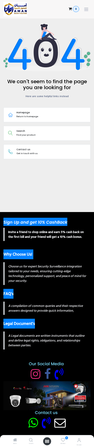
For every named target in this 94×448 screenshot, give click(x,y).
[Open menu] (47, 441)
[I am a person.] (60, 422)
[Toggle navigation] (86, 9)
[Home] (15, 441)
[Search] (31, 441)
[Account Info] (79, 440)
